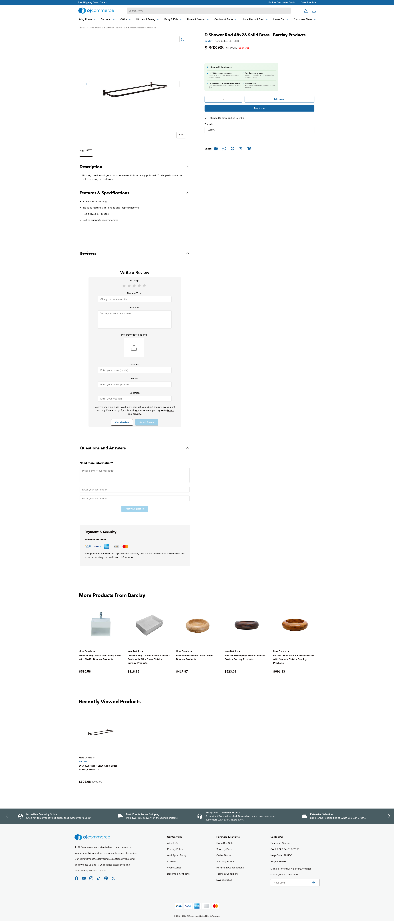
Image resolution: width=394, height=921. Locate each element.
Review (134, 307)
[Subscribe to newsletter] (313, 882)
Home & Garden (96, 28)
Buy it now (259, 108)
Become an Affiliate (178, 873)
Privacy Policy (175, 849)
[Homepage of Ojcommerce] (96, 10)
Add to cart (279, 99)
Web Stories (174, 867)
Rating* (134, 280)
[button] (124, 285)
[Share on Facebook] (216, 149)
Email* (134, 378)
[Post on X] (240, 149)
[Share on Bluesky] (249, 149)
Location (135, 392)
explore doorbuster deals (281, 2)
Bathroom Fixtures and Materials (142, 28)
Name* (135, 364)
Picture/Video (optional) (134, 334)
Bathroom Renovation (115, 28)
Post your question (134, 508)
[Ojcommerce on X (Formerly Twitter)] (113, 876)
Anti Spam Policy (177, 855)
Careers (171, 861)
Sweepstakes (224, 879)
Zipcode (209, 124)
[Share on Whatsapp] (224, 149)
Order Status (223, 855)
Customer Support (280, 842)
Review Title (134, 293)
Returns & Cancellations (230, 867)
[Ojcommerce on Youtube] (84, 876)
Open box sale (308, 2)
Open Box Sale (224, 842)
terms (170, 410)
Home (82, 28)
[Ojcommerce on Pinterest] (106, 876)
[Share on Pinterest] (232, 149)
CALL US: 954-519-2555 (285, 849)
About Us (172, 842)
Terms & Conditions (227, 873)
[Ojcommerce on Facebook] (76, 876)
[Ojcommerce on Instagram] (91, 876)
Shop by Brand (224, 849)
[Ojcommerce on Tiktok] (99, 876)
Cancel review (122, 422)
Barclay (209, 41)
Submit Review (146, 422)
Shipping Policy (225, 861)
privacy (137, 413)
